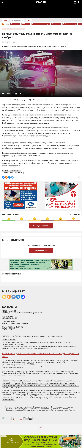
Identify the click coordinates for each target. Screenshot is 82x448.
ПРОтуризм (26, 24)
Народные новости (17, 20)
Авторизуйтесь (41, 251)
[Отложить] (16, 93)
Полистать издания (9, 340)
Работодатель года (69, 24)
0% (8, 218)
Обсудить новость (41, 226)
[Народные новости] (75, 2)
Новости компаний (11, 274)
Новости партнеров (58, 407)
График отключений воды (40, 24)
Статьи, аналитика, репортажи (13, 29)
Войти (79, 2)
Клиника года (56, 24)
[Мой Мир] (9, 177)
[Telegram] (12, 177)
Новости (5, 20)
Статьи (28, 20)
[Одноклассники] (6, 177)
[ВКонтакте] (3, 177)
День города (15, 24)
